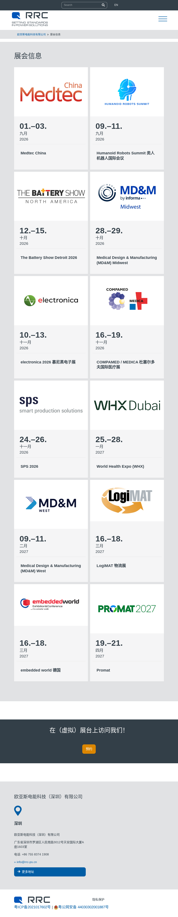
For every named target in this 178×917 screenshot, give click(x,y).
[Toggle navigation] (162, 19)
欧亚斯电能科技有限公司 (31, 34)
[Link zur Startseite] (32, 900)
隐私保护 (98, 899)
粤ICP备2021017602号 (32, 907)
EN (116, 5)
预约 (89, 749)
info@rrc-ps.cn (27, 862)
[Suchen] (103, 5)
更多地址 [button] (27, 871)
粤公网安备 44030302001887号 (83, 907)
